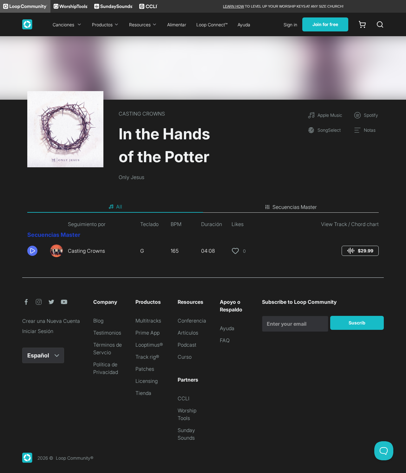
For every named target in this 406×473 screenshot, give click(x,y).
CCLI (183, 398)
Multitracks (148, 320)
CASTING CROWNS (142, 113)
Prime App (147, 333)
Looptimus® (149, 345)
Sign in (290, 24)
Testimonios (107, 333)
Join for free (325, 24)
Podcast (187, 345)
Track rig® (147, 357)
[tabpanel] (203, 241)
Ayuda (244, 24)
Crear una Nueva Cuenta (51, 321)
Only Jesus (131, 177)
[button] (36, 251)
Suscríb (357, 322)
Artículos (188, 333)
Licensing (146, 381)
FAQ (225, 340)
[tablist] (203, 207)
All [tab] (119, 206)
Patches (144, 369)
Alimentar (176, 24)
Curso (185, 357)
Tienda (143, 393)
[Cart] (362, 24)
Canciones (63, 24)
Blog (98, 320)
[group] (360, 251)
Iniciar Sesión (37, 331)
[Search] (380, 24)
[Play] (32, 251)
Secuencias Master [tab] (294, 207)
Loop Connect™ (211, 24)
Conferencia (192, 320)
